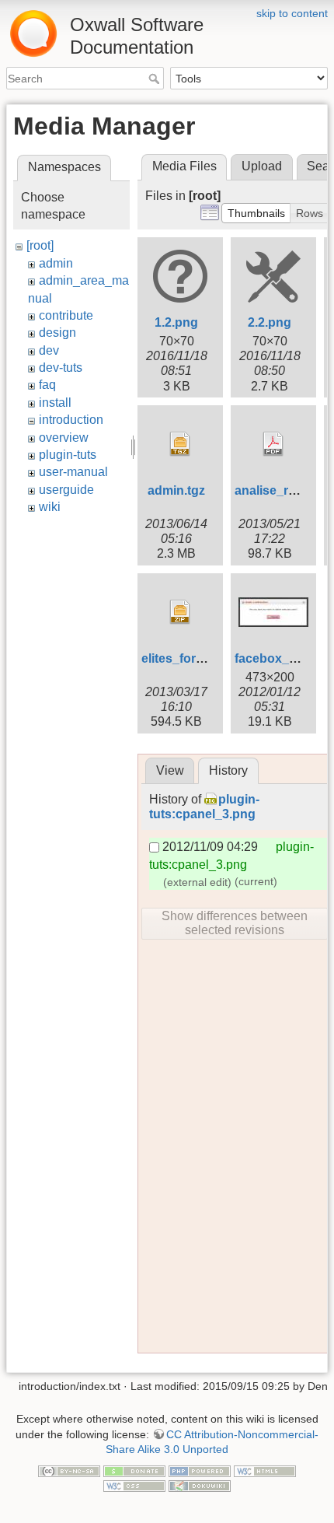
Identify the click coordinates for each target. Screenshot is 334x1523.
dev (49, 350)
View (170, 770)
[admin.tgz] (180, 444)
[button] (256, 213)
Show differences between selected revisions (235, 923)
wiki (50, 506)
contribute (66, 315)
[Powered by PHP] (200, 1470)
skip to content (292, 13)
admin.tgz (176, 490)
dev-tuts (60, 367)
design (57, 332)
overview (64, 437)
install (55, 402)
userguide (66, 489)
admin (56, 263)
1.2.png (176, 322)
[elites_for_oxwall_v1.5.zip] (180, 612)
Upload (262, 166)
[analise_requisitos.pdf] (273, 444)
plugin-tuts (67, 454)
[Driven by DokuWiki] (200, 1485)
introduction (71, 419)
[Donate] (134, 1470)
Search (155, 78)
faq (47, 384)
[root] (40, 245)
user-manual (73, 471)
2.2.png (269, 322)
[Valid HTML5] (265, 1470)
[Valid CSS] (134, 1485)
